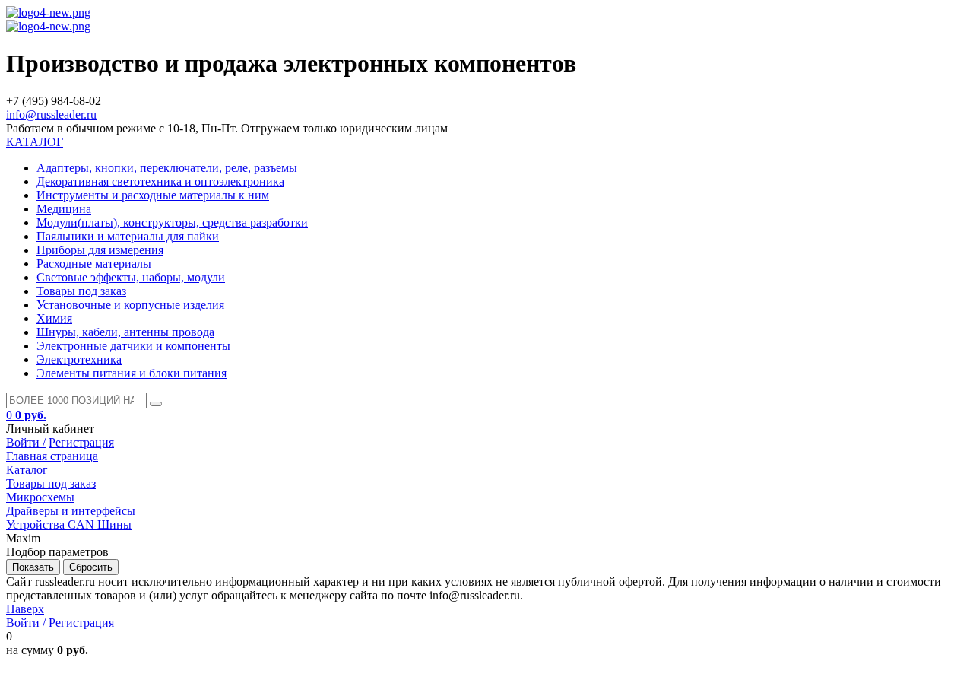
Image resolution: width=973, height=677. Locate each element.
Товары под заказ (81, 290)
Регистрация (81, 442)
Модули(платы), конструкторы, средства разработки (172, 222)
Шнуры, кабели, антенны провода (125, 332)
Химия (54, 318)
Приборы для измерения (99, 249)
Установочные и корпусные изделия (130, 304)
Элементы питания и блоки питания (131, 373)
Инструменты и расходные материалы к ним (152, 195)
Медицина (63, 208)
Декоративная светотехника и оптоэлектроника (160, 181)
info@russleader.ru (51, 114)
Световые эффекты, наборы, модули (130, 277)
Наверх (25, 608)
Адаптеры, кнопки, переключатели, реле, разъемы (166, 167)
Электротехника (79, 359)
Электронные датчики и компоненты (133, 345)
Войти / (26, 442)
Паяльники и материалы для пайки (127, 236)
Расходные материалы (93, 263)
